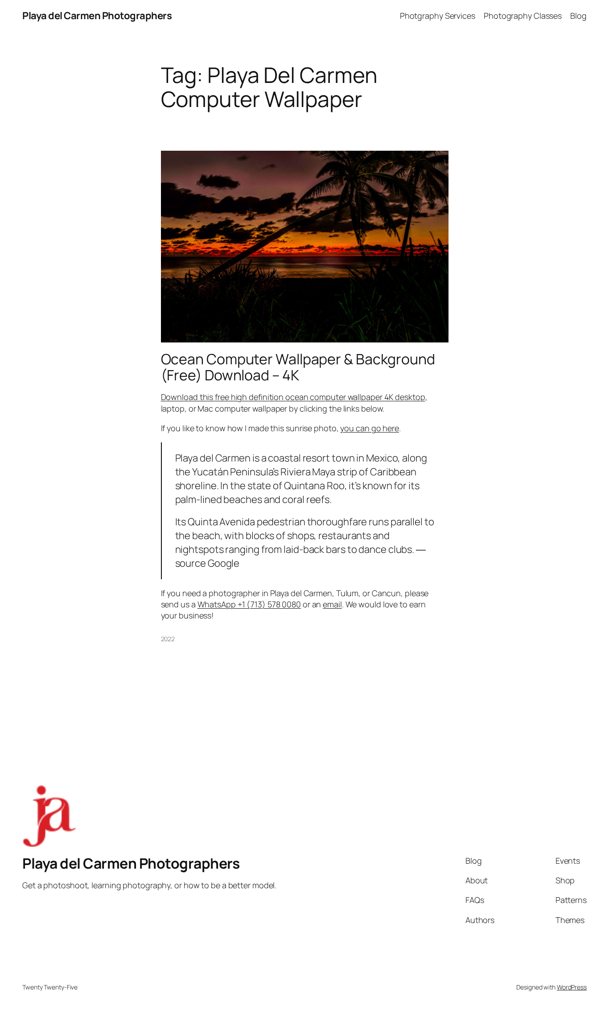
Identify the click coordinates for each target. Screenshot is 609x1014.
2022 (168, 639)
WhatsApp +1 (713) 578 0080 (249, 604)
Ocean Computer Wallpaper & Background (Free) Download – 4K (298, 367)
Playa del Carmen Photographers (97, 15)
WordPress (572, 987)
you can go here (369, 428)
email (332, 604)
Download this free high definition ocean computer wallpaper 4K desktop (293, 397)
